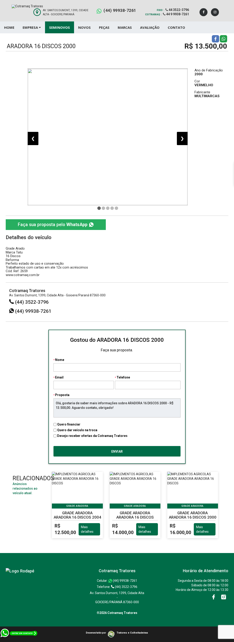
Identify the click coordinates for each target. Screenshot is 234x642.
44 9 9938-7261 (177, 14)
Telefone (123, 377)
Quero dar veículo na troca (77, 430)
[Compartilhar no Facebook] (215, 38)
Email (59, 377)
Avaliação (150, 27)
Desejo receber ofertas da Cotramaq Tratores (92, 436)
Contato (176, 27)
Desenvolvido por (96, 633)
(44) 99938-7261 (120, 10)
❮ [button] (33, 138)
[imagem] (108, 136)
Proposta (62, 395)
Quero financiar (68, 424)
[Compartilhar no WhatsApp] (223, 38)
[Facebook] (203, 12)
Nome (59, 360)
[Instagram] (215, 12)
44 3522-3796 (178, 10)
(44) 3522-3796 (31, 302)
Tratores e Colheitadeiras (132, 632)
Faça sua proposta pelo (53, 224)
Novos (84, 27)
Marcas (125, 27)
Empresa (31, 27)
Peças (104, 27)
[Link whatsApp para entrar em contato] (19, 635)
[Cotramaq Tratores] (20, 570)
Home (9, 27)
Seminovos (59, 27)
